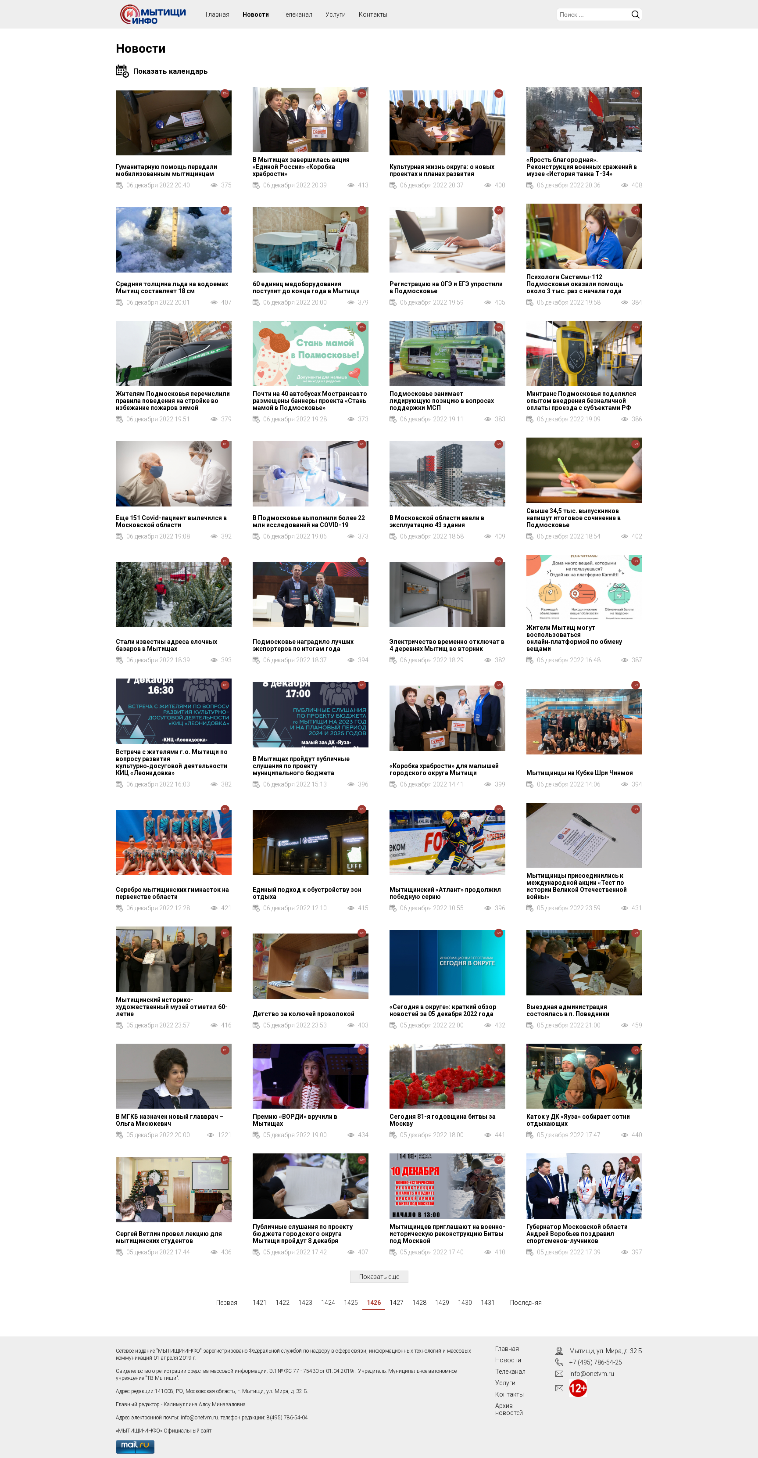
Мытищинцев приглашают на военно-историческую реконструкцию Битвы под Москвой (447, 1233)
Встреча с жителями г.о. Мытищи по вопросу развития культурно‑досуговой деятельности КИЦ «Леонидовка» (172, 762)
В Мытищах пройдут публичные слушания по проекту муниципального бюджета (301, 765)
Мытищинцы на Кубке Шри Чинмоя (579, 772)
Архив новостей (509, 1409)
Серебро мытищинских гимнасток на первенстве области (172, 893)
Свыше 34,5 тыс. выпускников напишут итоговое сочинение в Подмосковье (573, 517)
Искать (635, 14)
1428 (419, 1302)
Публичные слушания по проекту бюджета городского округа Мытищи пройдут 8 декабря (303, 1233)
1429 (442, 1302)
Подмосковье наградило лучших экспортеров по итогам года (303, 645)
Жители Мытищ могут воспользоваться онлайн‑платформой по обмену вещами (574, 638)
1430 (465, 1302)
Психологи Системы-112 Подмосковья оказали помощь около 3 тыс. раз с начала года (574, 283)
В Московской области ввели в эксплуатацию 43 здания (437, 521)
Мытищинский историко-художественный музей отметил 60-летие (172, 1006)
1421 (260, 1302)
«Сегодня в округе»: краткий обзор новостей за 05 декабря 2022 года (443, 1010)
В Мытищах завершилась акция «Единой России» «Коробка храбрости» (301, 166)
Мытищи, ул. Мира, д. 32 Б (605, 1350)
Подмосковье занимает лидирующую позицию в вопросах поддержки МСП (442, 400)
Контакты (373, 14)
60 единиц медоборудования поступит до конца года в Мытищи (306, 287)
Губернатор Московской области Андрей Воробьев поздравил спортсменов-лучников (577, 1233)
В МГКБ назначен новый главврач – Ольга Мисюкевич (169, 1120)
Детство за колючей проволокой (303, 1013)
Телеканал (297, 14)
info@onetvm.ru (199, 1418)
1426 (374, 1302)
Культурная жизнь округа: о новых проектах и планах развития (442, 170)
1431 (488, 1302)
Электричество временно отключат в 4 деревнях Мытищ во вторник (447, 645)
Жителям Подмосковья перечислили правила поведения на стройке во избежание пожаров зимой (173, 400)
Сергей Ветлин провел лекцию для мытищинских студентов (169, 1237)
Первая (226, 1302)
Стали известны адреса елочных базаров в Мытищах (166, 645)
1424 (328, 1302)
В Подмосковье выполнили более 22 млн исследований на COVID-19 (309, 521)
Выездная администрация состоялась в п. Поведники (567, 1010)
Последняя (526, 1302)
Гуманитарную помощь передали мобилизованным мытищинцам (166, 170)
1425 (351, 1302)
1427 (397, 1302)
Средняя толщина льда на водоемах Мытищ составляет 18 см (172, 287)
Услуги (335, 14)
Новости (256, 14)
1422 (282, 1302)
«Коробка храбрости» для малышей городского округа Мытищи (444, 769)
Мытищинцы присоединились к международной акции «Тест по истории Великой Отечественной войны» (576, 886)
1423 (305, 1302)
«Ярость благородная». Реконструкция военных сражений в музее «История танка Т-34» (581, 166)
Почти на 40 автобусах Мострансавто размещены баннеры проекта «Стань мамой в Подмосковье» (310, 400)
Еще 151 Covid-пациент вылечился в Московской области (171, 521)
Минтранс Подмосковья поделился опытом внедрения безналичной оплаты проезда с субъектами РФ (581, 400)
